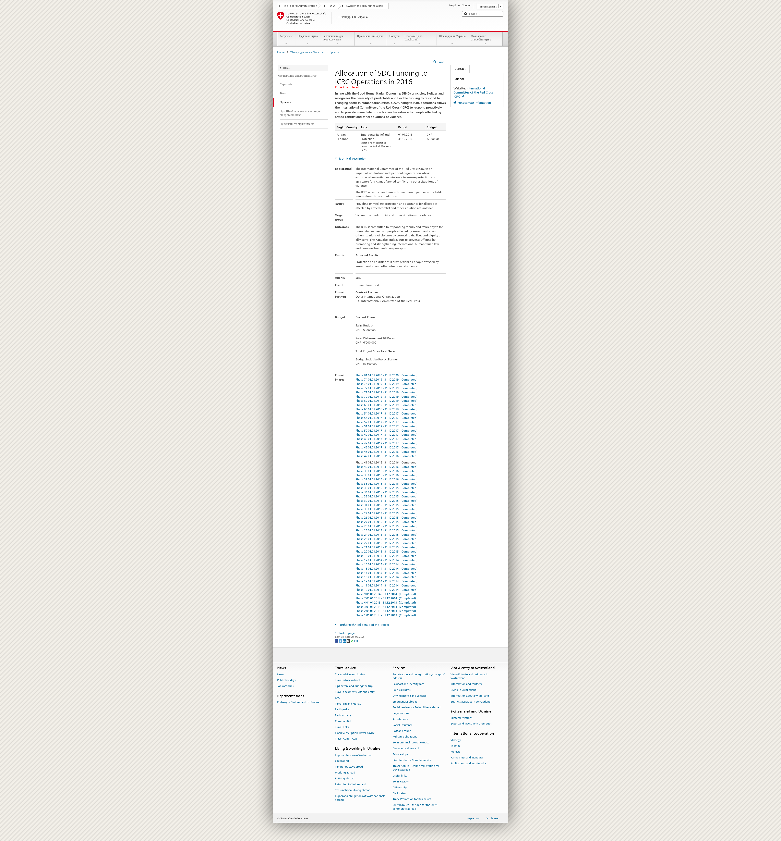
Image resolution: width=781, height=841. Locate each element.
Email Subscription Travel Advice (355, 732)
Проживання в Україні (370, 36)
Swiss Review (401, 781)
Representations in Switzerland (354, 755)
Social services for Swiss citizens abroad (417, 707)
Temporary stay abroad (349, 766)
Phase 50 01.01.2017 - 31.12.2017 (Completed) (387, 430)
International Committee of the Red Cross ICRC (473, 92)
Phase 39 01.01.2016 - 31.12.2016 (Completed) (387, 471)
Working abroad (345, 772)
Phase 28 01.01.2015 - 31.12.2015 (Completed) (387, 517)
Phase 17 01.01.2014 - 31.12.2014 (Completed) (387, 560)
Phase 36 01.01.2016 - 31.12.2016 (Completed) (387, 483)
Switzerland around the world (364, 5)
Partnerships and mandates (466, 757)
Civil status (399, 793)
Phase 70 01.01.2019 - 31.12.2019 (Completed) (387, 396)
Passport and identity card (408, 683)
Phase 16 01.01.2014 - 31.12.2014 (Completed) (387, 564)
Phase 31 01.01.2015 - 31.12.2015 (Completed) (387, 505)
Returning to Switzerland (350, 784)
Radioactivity (343, 715)
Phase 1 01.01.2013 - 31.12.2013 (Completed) (386, 615)
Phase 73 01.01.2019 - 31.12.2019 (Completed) (387, 383)
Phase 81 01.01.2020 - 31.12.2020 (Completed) (387, 375)
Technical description (352, 158)
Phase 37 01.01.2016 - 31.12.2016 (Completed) (387, 479)
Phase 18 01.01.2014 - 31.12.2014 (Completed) (387, 555)
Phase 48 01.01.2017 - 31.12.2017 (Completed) (387, 439)
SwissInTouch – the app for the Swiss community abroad (415, 806)
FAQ (337, 697)
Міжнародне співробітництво (481, 37)
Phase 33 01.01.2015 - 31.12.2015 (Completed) (387, 496)
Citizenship (400, 787)
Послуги (394, 36)
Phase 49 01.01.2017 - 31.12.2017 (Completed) (387, 434)
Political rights (401, 689)
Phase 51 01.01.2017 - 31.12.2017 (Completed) (387, 426)
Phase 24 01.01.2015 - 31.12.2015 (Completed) (387, 534)
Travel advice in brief (347, 680)
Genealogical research (406, 748)
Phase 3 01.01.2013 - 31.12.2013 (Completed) (386, 606)
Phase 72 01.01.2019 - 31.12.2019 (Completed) (387, 388)
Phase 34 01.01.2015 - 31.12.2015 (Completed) (387, 492)
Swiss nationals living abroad (352, 790)
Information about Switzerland (469, 695)
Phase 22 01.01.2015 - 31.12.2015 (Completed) (387, 543)
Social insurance (402, 725)
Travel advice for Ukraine (350, 674)
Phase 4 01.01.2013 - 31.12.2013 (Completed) (386, 602)
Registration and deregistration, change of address (419, 676)
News (280, 674)
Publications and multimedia (468, 763)
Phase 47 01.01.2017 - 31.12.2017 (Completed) (387, 443)
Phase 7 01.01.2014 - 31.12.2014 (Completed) (386, 598)
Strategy (455, 740)
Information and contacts (466, 683)
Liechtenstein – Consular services (412, 760)
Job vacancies (285, 686)
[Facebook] (337, 640)
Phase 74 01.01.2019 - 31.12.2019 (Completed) (387, 379)
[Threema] (348, 640)
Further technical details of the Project (363, 624)
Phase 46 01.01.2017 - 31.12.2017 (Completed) (387, 447)
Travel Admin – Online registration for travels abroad (416, 768)
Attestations (400, 719)
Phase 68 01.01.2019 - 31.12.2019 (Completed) (387, 405)
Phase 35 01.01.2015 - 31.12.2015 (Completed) (387, 488)
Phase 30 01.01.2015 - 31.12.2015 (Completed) (387, 509)
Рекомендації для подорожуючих (333, 37)
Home (281, 52)
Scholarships (400, 754)
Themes (455, 745)
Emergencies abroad (405, 701)
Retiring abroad (344, 778)
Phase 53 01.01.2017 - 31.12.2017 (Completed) (387, 417)
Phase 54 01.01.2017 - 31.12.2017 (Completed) (387, 413)
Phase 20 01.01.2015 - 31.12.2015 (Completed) (387, 551)
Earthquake (342, 709)
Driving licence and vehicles (409, 695)
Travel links (342, 727)
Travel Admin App (346, 738)
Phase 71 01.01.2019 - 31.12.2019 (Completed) (387, 392)
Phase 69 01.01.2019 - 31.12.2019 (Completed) (387, 400)
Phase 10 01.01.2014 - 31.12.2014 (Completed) (387, 589)
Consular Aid (343, 721)
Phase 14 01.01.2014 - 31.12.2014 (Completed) (387, 572)
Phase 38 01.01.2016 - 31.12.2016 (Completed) (387, 475)
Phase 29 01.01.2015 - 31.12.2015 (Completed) (387, 513)
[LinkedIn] (345, 640)
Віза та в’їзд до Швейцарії (413, 37)
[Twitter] (341, 640)
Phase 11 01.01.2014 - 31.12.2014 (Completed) (387, 585)
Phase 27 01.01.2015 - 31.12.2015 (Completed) (387, 521)
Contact (458, 69)
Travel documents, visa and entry (354, 691)
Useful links (400, 775)
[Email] (356, 640)
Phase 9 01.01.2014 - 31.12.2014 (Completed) (386, 594)
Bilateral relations (461, 717)
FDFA (331, 5)
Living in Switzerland (463, 689)
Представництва (308, 36)
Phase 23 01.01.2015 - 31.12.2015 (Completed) (387, 539)
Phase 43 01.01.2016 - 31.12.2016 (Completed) (387, 451)
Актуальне (286, 36)
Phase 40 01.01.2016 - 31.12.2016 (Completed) (387, 466)
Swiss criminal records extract (411, 742)
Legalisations (401, 713)
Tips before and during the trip (354, 686)
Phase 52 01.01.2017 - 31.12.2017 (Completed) (387, 422)
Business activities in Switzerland (470, 701)
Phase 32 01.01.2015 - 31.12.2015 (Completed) (387, 500)
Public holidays (286, 680)
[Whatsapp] (352, 640)
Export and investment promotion (471, 723)
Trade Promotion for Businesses (412, 799)
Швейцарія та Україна (452, 36)
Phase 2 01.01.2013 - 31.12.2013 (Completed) (386, 611)
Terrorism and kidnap (348, 703)
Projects (455, 751)
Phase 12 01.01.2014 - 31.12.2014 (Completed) (387, 581)
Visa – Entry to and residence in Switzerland (469, 676)
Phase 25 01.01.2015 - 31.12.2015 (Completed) (387, 530)
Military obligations (405, 736)
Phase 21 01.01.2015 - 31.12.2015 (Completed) (387, 547)
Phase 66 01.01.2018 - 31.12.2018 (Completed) (387, 409)
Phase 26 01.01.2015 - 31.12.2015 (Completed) (387, 526)
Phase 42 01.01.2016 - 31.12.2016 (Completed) (387, 456)
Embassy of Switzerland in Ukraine (298, 702)
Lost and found (402, 730)
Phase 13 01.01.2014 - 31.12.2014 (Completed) (387, 577)
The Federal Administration (300, 5)
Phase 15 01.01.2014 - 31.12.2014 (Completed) (387, 568)
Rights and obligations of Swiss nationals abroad (360, 797)
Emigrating (342, 761)
